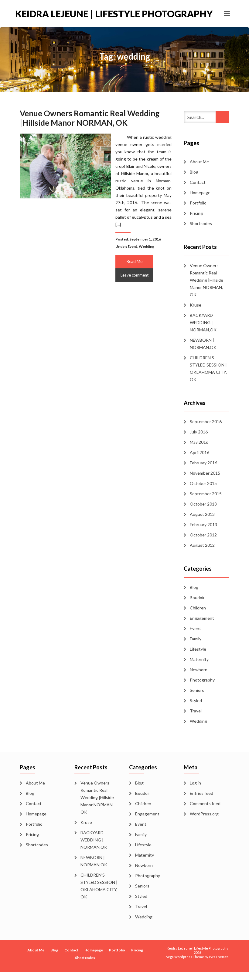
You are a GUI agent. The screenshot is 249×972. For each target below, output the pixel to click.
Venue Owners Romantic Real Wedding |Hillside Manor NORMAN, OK (89, 118)
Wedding (146, 246)
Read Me (134, 261)
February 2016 (203, 462)
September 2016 (206, 421)
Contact (198, 182)
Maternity (199, 659)
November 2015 (205, 473)
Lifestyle (198, 649)
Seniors (197, 690)
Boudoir (197, 597)
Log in (195, 782)
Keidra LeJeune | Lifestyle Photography (69, 13)
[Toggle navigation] (227, 13)
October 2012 (203, 534)
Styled (196, 700)
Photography (202, 679)
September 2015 (206, 493)
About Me (199, 161)
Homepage (200, 192)
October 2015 (203, 483)
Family (195, 638)
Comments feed (205, 803)
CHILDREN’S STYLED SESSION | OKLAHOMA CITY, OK (208, 368)
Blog (194, 171)
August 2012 (202, 545)
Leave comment (134, 275)
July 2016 (199, 431)
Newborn (198, 669)
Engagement (202, 618)
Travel (196, 710)
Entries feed (201, 793)
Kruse (195, 304)
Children (198, 607)
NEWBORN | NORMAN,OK (203, 343)
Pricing (196, 213)
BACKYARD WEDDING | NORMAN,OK (203, 322)
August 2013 (202, 514)
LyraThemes (219, 957)
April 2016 (199, 452)
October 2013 (203, 503)
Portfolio (198, 202)
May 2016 (199, 442)
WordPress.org (204, 813)
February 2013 (203, 524)
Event (132, 246)
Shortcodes (201, 223)
